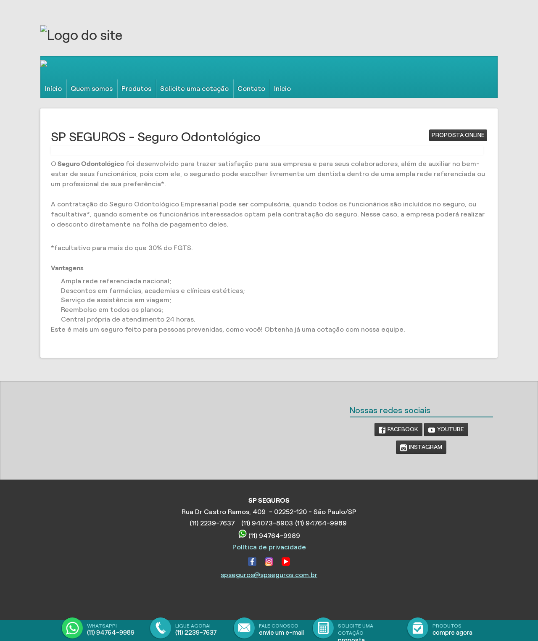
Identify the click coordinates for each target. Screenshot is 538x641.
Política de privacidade (269, 547)
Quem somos (92, 88)
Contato (251, 88)
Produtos (136, 88)
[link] (398, 429)
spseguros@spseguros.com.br (269, 574)
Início (53, 88)
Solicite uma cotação (194, 88)
